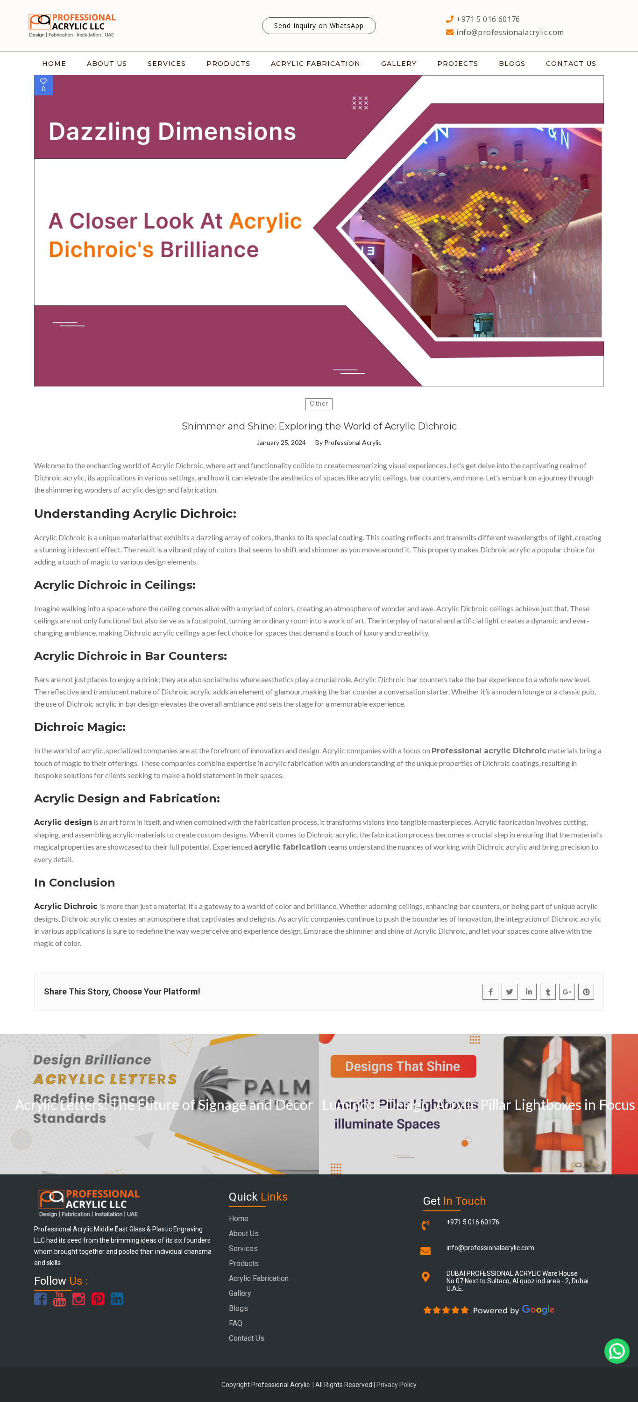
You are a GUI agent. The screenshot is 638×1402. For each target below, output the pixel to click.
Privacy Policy (396, 1384)
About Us (244, 1233)
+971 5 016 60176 (473, 1222)
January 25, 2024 (281, 442)
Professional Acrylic (353, 442)
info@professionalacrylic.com (490, 1248)
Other (319, 403)
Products (244, 1263)
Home (238, 1218)
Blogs (238, 1308)
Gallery (240, 1293)
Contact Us (246, 1338)
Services (243, 1248)
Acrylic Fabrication (259, 1278)
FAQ (235, 1323)
